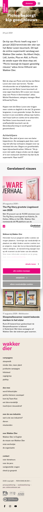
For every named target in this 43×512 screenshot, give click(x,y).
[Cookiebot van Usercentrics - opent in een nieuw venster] (30, 226)
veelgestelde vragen (11, 467)
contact (6, 456)
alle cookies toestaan (21, 271)
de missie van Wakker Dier (14, 440)
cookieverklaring (18, 257)
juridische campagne (11, 368)
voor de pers (8, 463)
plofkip (5, 379)
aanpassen (20, 278)
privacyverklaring (9, 485)
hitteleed (6, 372)
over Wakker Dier (10, 433)
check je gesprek (10, 471)
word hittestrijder (10, 391)
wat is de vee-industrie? (12, 418)
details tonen (30, 264)
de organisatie (9, 448)
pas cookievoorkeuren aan (11, 487)
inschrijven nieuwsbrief (12, 406)
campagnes (8, 358)
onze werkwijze (9, 444)
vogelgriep (7, 376)
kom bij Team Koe (10, 399)
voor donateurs (9, 459)
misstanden (7, 425)
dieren (5, 421)
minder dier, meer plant (12, 365)
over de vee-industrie (12, 414)
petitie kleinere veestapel (13, 395)
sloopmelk (7, 361)
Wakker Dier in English (12, 437)
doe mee (6, 388)
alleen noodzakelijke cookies (21, 284)
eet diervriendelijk (10, 402)
